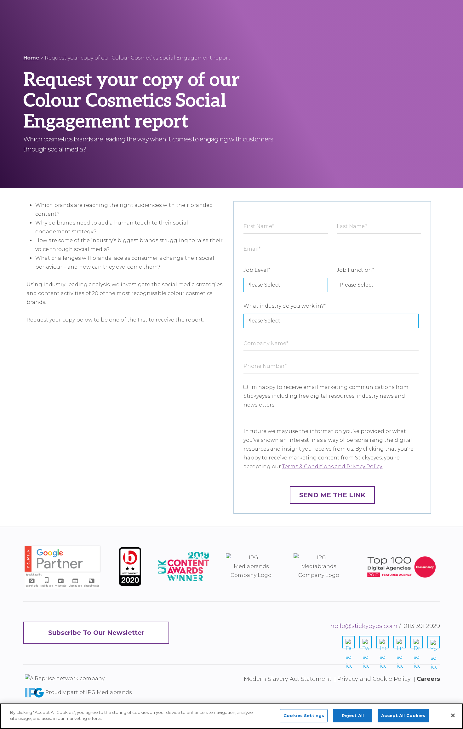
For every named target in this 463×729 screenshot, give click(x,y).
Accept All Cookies (403, 715)
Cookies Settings (303, 715)
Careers (428, 678)
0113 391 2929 (421, 625)
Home (31, 58)
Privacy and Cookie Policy (374, 678)
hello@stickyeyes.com (363, 625)
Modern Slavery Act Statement (287, 678)
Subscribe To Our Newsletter (96, 632)
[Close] (453, 715)
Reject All (353, 715)
